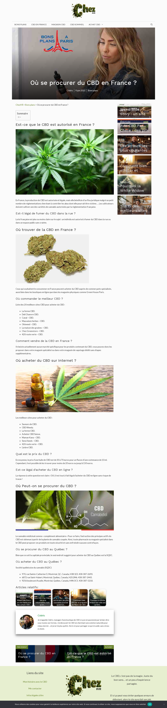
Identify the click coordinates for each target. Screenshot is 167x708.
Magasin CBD (58, 24)
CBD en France (39, 24)
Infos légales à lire (35, 695)
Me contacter (35, 688)
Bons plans (20, 24)
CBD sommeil (77, 24)
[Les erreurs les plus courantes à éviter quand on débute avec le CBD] (134, 152)
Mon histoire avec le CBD (35, 681)
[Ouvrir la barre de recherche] (151, 24)
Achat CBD (94, 24)
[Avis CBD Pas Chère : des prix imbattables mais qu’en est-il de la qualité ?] (134, 132)
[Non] (164, 704)
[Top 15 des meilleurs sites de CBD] (134, 213)
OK (150, 704)
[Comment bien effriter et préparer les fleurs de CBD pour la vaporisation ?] (134, 172)
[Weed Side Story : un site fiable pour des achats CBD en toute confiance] (134, 116)
